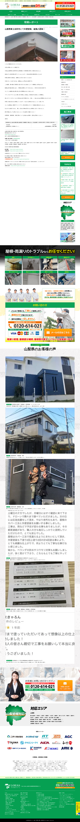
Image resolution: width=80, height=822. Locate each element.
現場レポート (23, 799)
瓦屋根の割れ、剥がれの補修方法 (43, 809)
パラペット (38, 770)
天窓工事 (62, 101)
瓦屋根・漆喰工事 (64, 91)
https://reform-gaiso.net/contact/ (18, 165)
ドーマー (66, 769)
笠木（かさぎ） (17, 766)
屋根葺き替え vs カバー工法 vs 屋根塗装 (44, 808)
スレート (57, 770)
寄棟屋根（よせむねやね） (22, 769)
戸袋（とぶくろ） (39, 766)
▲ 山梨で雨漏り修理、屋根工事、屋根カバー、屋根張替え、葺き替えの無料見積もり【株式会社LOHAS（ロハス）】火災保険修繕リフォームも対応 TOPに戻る (40, 777)
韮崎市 (56, 715)
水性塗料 (20, 762)
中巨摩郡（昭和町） (57, 719)
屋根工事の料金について (24, 801)
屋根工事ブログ (39, 792)
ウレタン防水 (58, 762)
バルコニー (39, 762)
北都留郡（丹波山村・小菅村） (37, 723)
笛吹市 (72, 715)
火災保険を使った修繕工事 (26, 804)
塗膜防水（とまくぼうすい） (21, 763)
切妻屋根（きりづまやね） (33, 769)
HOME (10, 11)
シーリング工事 (69, 14)
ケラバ (14, 769)
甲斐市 (67, 715)
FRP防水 (42, 770)
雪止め (41, 765)
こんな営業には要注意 (40, 794)
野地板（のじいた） (61, 765)
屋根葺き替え (37, 14)
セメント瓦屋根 (43, 763)
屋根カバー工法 (25, 14)
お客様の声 (23, 798)
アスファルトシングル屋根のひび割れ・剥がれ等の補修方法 (47, 798)
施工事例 (38, 11)
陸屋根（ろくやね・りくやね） (33, 763)
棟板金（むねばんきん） (40, 768)
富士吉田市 (32, 715)
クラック (23, 761)
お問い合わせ (68, 11)
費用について (24, 11)
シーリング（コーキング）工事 (29, 762)
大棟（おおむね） (43, 769)
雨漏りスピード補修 (12, 14)
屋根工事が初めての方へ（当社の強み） (12, 794)
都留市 (47, 715)
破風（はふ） (57, 768)
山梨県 (32, 713)
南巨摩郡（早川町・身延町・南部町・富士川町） (41, 719)
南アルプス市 (62, 715)
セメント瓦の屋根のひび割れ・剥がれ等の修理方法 (46, 802)
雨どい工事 (57, 14)
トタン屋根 (63, 763)
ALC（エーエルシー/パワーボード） (61, 761)
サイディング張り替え (65, 96)
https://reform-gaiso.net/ (10, 134)
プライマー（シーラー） (42, 761)
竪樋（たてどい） (30, 770)
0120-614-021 (17, 138)
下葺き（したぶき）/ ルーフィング (50, 765)
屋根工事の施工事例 (24, 797)
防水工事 (47, 14)
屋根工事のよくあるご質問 (25, 812)
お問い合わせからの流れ (9, 812)
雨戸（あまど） (47, 766)
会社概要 (22, 807)
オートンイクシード (24, 795)
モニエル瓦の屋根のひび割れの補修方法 (44, 805)
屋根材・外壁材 (62, 792)
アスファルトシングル (50, 770)
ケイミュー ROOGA (63, 802)
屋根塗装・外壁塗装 (64, 84)
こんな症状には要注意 (40, 795)
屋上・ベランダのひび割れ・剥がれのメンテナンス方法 (47, 807)
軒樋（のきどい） (22, 770)
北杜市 (31, 717)
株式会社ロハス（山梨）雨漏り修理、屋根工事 (36, 820)
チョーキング (28, 761)
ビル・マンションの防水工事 (66, 106)
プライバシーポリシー (25, 811)
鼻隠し (16, 770)
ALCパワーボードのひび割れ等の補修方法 (44, 797)
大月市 (51, 715)
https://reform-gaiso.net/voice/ (16, 150)
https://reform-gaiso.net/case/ (16, 149)
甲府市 (38, 715)
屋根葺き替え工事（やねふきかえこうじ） (30, 765)
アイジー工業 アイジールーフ (65, 795)
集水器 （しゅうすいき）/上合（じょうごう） (22, 768)
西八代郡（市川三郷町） (54, 717)
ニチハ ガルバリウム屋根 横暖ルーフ (66, 797)
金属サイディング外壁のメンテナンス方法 (44, 799)
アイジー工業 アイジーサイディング (66, 799)
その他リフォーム (64, 103)
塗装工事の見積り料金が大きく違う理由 (28, 805)
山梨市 (42, 715)
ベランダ (44, 762)
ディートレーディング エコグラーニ (66, 794)
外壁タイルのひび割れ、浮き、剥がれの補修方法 (45, 804)
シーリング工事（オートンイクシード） (68, 99)
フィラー (34, 761)
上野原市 (37, 717)
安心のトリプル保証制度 (9, 814)
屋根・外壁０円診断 (24, 792)
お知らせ (22, 808)
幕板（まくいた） (55, 766)
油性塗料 (16, 762)
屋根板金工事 (63, 94)
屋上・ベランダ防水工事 (65, 89)
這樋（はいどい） (63, 766)
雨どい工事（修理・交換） (65, 87)
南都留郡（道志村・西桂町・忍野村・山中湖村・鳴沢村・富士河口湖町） (46, 721)
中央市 (46, 717)
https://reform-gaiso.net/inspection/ (21, 159)
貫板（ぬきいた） (64, 768)
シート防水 (65, 762)
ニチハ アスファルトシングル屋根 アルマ (67, 798)
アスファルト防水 (51, 762)
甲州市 (41, 717)
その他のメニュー (62, 805)
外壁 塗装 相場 (61, 807)
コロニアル (63, 770)
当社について (52, 11)
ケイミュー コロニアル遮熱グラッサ (66, 801)
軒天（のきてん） (49, 768)
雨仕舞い (18, 761)
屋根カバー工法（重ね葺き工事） (67, 79)
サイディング (51, 761)
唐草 (14, 761)
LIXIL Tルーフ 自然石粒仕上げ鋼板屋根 (67, 804)
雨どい (33, 768)
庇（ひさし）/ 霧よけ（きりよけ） (28, 766)
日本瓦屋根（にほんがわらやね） (54, 763)
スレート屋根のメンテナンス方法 (43, 801)
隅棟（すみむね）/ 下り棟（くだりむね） (55, 769)
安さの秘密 (23, 802)
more (68, 157)
